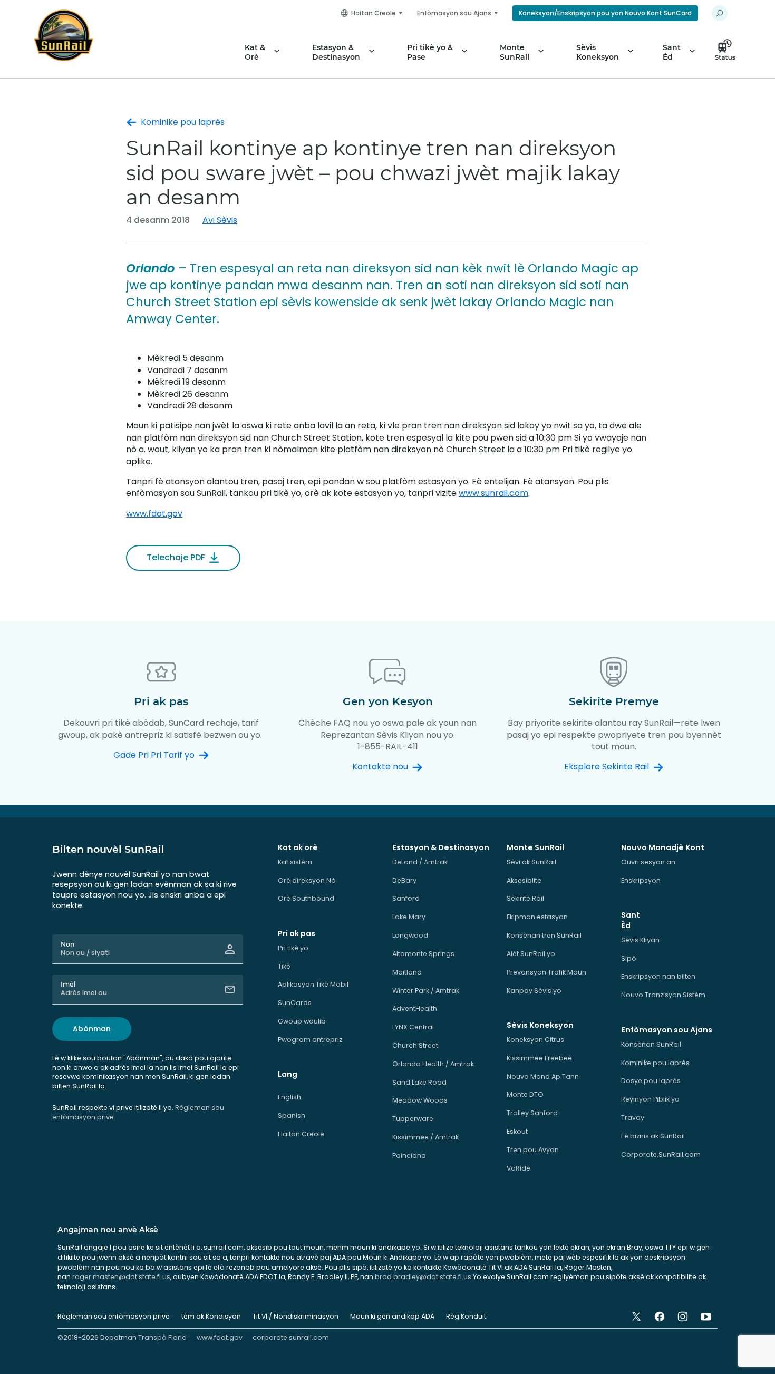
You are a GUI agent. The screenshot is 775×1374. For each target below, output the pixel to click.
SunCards (295, 1002)
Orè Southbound (306, 898)
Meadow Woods (420, 1100)
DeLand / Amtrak (420, 861)
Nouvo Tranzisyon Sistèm (663, 994)
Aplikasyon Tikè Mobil (313, 984)
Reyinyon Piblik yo (650, 1099)
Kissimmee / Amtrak (425, 1137)
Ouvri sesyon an (648, 861)
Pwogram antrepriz (310, 1039)
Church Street (415, 1045)
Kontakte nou (380, 767)
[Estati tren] (728, 52)
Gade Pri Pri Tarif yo (154, 755)
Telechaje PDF (176, 557)
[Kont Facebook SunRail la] (659, 1316)
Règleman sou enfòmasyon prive (113, 1316)
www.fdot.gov (154, 514)
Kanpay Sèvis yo (534, 990)
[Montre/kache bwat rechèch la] (720, 13)
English (289, 1097)
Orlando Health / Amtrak (433, 1063)
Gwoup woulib (302, 1021)
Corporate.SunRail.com (661, 1154)
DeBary (404, 880)
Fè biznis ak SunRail (653, 1136)
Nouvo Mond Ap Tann (543, 1076)
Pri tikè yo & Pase (430, 52)
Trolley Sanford (532, 1112)
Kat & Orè (255, 52)
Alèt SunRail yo (531, 953)
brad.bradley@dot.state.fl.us (423, 1276)
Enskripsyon (641, 880)
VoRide (518, 1168)
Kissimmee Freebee (539, 1058)
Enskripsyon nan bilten (658, 976)
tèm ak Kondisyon (211, 1316)
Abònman (92, 1029)
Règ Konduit (466, 1316)
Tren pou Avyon (533, 1149)
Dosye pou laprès (651, 1080)
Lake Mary (408, 916)
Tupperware (412, 1118)
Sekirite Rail (525, 898)
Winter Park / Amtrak (425, 990)
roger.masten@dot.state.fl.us (121, 1276)
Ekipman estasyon (537, 916)
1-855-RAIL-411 (387, 746)
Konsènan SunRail (651, 1044)
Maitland (407, 972)
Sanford (406, 898)
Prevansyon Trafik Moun (546, 972)
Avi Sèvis (219, 220)
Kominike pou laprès (183, 122)
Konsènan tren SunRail (544, 935)
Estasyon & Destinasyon (336, 52)
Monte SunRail (514, 52)
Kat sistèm (295, 861)
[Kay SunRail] (63, 35)
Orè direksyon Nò (307, 880)
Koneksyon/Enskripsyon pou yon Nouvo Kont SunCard (605, 12)
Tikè (284, 966)
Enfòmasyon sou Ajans (454, 12)
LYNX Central (413, 1026)
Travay (632, 1117)
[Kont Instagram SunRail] (682, 1316)
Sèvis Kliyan (640, 940)
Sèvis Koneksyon (597, 52)
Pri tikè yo (293, 947)
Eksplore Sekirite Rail (606, 767)
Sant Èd (672, 52)
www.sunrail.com (493, 493)
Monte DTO (525, 1094)
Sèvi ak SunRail (531, 861)
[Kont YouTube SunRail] (706, 1316)
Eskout (517, 1131)
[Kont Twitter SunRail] (636, 1316)
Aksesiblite (524, 880)
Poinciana (409, 1155)
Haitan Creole (301, 1133)
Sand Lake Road (419, 1082)
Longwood (410, 935)
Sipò (628, 958)
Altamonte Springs (423, 953)
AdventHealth (414, 1008)
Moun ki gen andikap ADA (392, 1316)
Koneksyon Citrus (535, 1039)
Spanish (291, 1115)
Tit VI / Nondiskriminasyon (295, 1316)
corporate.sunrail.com (291, 1337)
